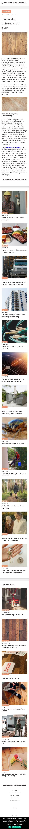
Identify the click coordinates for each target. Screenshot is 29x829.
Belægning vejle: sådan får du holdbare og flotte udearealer (12, 412)
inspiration (4, 213)
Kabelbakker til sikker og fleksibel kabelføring (13, 348)
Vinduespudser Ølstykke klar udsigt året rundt (14, 475)
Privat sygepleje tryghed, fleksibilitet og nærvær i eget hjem (14, 539)
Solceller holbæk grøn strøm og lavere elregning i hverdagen (13, 380)
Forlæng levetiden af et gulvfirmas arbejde (14, 709)
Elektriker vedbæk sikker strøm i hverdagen (13, 219)
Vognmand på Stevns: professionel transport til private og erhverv (14, 283)
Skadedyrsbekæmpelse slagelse (13, 444)
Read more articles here (14, 179)
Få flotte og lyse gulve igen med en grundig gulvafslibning (14, 646)
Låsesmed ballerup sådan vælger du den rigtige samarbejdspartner (14, 571)
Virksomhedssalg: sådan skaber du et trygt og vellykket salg (14, 316)
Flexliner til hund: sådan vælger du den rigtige (13, 507)
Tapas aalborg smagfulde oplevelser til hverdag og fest (14, 251)
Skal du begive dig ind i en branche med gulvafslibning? (14, 775)
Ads (14, 813)
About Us (14, 815)
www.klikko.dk (15, 800)
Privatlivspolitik (16, 826)
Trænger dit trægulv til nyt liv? (12, 615)
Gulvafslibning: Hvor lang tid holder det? (14, 742)
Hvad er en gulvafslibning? (11, 678)
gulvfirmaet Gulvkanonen (12, 148)
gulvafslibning (6, 11)
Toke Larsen (15, 14)
